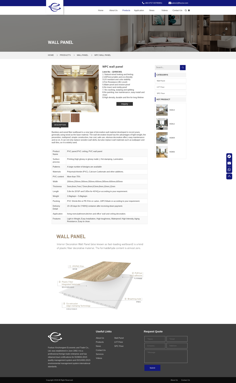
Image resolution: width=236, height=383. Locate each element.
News (151, 10)
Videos (165, 10)
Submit (152, 368)
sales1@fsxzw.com (179, 3)
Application (139, 10)
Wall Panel (82, 55)
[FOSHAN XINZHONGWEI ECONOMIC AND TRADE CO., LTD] (55, 337)
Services (99, 354)
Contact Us (177, 10)
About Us (113, 10)
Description (60, 125)
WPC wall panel (102, 55)
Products (126, 10)
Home (100, 10)
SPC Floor (161, 93)
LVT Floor (160, 87)
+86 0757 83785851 (153, 3)
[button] (95, 88)
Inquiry (124, 104)
